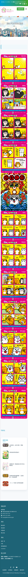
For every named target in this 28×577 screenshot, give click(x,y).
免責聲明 (4, 570)
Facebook (3, 548)
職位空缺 (3, 532)
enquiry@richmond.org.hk (8, 517)
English (17, 3)
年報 (2, 543)
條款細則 (3, 528)
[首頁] (7, 9)
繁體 (20, 3)
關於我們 (3, 525)
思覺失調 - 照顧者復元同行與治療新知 (16, 464)
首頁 (14, 26)
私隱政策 (3, 530)
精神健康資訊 (4, 546)
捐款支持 (20, 9)
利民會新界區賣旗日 (14, 452)
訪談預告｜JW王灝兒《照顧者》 (16, 446)
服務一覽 (3, 541)
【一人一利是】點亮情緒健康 (16, 483)
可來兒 (3, 430)
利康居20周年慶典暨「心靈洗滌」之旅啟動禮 (16, 476)
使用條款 (10, 570)
